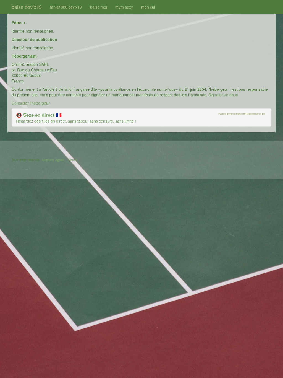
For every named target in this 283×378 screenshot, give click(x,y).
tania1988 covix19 (66, 7)
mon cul (148, 7)
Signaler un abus (223, 94)
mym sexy (124, 7)
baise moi (98, 7)
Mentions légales (53, 159)
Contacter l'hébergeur (31, 103)
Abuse (73, 159)
